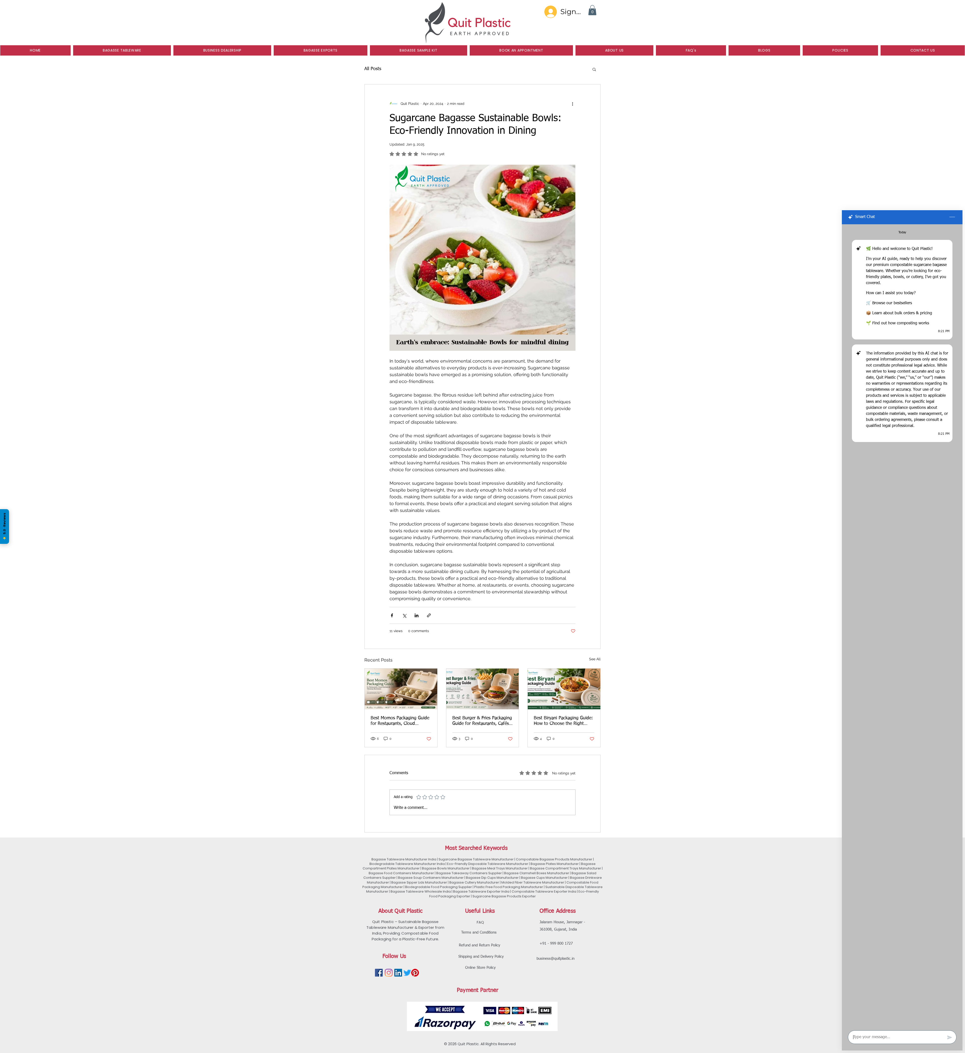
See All (595, 659)
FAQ (480, 922)
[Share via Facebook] (392, 615)
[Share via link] (428, 615)
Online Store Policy (480, 968)
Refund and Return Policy (479, 945)
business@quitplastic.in (555, 958)
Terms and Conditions (479, 932)
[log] (902, 625)
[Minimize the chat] (952, 217)
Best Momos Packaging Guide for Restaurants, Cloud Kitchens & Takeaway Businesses (400, 721)
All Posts (372, 69)
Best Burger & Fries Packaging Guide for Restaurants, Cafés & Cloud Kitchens (482, 721)
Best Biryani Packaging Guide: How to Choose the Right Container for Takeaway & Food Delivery (563, 721)
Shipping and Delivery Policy (481, 956)
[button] (592, 10)
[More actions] (572, 104)
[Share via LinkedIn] (416, 615)
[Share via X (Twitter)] (404, 615)
